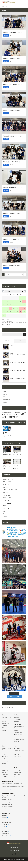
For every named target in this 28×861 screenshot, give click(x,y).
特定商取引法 (5, 770)
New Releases (4, 815)
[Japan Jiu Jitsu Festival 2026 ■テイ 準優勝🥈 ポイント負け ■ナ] (14, 653)
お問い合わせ (5, 511)
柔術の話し (5, 391)
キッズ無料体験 (16, 412)
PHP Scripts (4, 829)
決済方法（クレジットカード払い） (10, 489)
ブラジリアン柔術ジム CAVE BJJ (11, 859)
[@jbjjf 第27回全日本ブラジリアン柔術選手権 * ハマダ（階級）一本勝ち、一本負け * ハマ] (14, 576)
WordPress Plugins (5, 833)
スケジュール (5, 505)
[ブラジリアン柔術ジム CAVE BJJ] (15, 2)
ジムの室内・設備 (6, 495)
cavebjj (3, 412)
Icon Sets (3, 826)
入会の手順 (5, 487)
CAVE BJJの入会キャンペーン (8, 479)
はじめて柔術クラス (6, 752)
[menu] (25, 2)
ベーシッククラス (5, 754)
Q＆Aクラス (16, 754)
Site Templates (5, 831)
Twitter (13, 854)
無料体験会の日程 (5, 723)
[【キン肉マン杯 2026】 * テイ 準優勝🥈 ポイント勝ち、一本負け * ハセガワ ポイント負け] (14, 627)
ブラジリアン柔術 (22, 412)
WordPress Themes (6, 835)
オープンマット (5, 763)
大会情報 (20, 341)
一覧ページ (21, 422)
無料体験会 (5, 394)
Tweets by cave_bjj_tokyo (7, 707)
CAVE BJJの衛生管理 (7, 503)
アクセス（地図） (6, 508)
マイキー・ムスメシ (12, 414)
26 (22, 275)
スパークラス (5, 761)
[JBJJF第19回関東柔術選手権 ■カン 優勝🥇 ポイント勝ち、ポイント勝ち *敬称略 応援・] (14, 678)
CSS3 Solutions (5, 824)
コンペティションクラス (7, 758)
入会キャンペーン (18, 717)
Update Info (4, 817)
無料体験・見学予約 (7, 481)
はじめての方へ (6, 484)
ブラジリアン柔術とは (7, 497)
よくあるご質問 (6, 500)
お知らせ (4, 721)
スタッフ (16, 730)
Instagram (15, 854)
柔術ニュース (5, 396)
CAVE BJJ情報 (7, 341)
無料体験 (13, 416)
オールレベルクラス (6, 756)
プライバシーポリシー (6, 772)
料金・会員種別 (6, 492)
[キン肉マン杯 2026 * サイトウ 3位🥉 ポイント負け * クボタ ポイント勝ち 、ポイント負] (14, 602)
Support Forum (16, 785)
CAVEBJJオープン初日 (8, 412)
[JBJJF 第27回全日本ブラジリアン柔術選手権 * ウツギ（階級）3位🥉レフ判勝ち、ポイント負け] (14, 551)
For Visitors (5, 516)
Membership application (8, 513)
